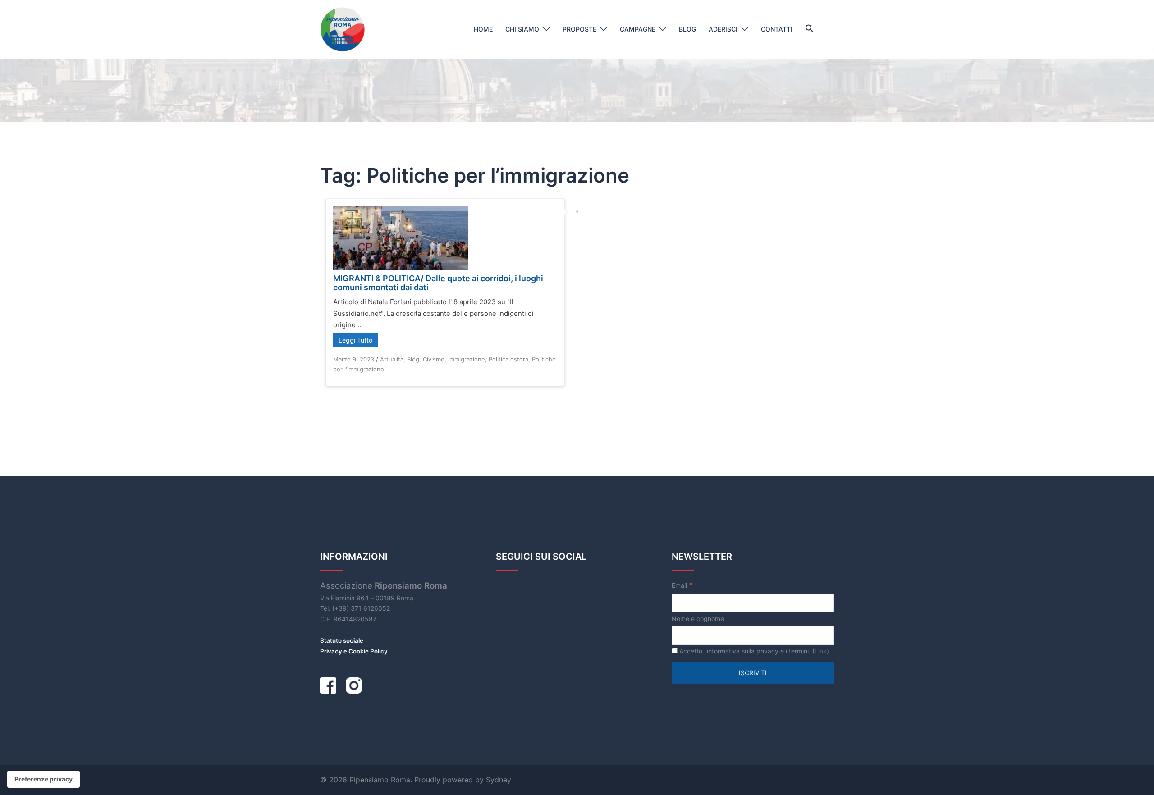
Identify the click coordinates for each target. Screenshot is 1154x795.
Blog (687, 29)
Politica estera (508, 359)
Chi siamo (522, 29)
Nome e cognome (698, 618)
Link (821, 651)
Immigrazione (466, 359)
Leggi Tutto (355, 340)
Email (682, 584)
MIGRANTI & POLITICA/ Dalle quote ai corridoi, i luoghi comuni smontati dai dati (438, 283)
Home (483, 29)
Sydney (498, 779)
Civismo (433, 359)
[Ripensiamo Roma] (342, 28)
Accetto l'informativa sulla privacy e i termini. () (753, 651)
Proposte (579, 29)
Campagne (637, 29)
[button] (809, 29)
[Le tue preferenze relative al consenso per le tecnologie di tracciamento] (43, 779)
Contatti (776, 29)
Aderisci (723, 29)
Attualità (391, 359)
